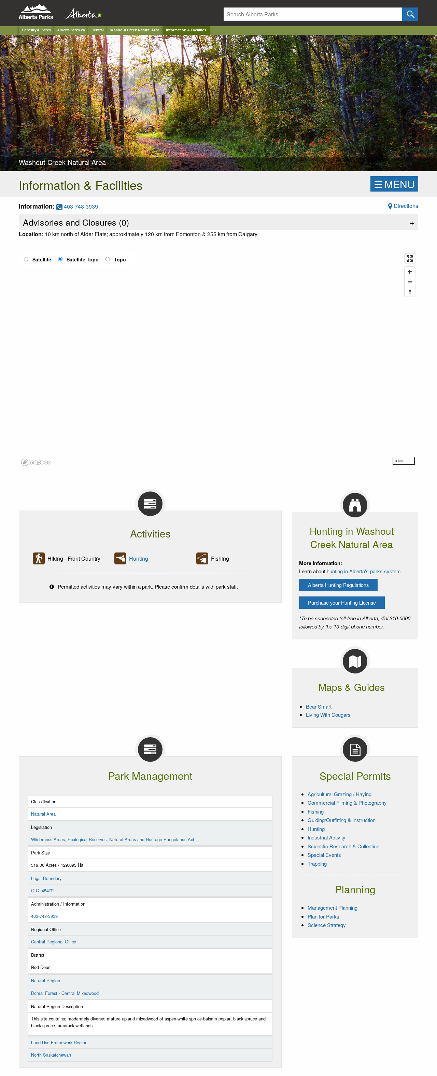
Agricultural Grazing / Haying (339, 794)
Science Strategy (327, 924)
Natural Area (43, 813)
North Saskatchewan (51, 1054)
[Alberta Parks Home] (40, 12)
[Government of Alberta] (81, 12)
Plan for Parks (323, 916)
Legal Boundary (46, 878)
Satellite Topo (83, 259)
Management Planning (332, 907)
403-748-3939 (80, 206)
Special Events (324, 854)
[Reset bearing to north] (410, 292)
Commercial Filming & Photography (347, 802)
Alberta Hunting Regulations (338, 584)
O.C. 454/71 (43, 890)
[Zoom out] (410, 282)
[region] (218, 359)
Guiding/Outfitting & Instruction (342, 819)
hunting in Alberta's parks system (364, 571)
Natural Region (45, 980)
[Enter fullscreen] (410, 258)
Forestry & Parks (36, 30)
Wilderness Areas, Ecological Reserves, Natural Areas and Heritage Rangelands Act (112, 839)
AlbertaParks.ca (71, 30)
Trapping (317, 863)
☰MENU (394, 184)
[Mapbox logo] (36, 462)
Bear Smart (319, 706)
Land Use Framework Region (59, 1042)
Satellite (41, 259)
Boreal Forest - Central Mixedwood (65, 993)
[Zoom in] (410, 272)
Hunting (138, 558)
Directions (405, 206)
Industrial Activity (327, 837)
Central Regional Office (53, 941)
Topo (120, 259)
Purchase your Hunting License (342, 602)
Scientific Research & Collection (343, 846)
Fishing (316, 811)
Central (97, 30)
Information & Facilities (186, 30)
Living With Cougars (328, 714)
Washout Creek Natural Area (134, 30)
